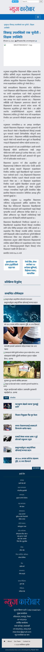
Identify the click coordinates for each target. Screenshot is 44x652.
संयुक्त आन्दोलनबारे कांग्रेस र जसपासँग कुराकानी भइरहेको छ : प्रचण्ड (20, 391)
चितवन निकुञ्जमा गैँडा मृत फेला (26, 415)
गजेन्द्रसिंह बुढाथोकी (22, 490)
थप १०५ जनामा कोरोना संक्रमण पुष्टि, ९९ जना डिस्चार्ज (21, 324)
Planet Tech (35, 649)
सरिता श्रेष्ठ (22, 550)
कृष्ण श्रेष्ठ (22, 584)
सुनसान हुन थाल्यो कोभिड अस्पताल (15, 380)
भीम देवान (22, 506)
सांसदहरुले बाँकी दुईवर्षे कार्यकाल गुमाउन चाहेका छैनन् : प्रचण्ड (20, 357)
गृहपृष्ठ (6, 24)
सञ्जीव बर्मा (22, 566)
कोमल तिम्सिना (21, 557)
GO (41, 1)
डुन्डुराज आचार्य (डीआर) (22, 498)
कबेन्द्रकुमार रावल (22, 526)
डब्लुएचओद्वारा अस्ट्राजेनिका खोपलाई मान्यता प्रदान (21, 302)
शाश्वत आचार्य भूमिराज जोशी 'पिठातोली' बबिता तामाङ (22, 516)
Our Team (17, 641)
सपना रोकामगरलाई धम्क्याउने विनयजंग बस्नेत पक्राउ (26, 427)
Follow (16, 1)
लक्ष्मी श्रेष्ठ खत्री (22, 483)
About (10, 641)
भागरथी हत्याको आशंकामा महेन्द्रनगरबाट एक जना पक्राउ (20, 348)
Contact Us (26, 641)
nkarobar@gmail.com (22, 632)
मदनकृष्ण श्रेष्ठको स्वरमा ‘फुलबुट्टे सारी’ (26, 405)
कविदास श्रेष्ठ (22, 591)
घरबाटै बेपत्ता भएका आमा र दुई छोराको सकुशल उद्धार (26, 438)
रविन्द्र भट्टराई (22, 574)
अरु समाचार (36, 468)
